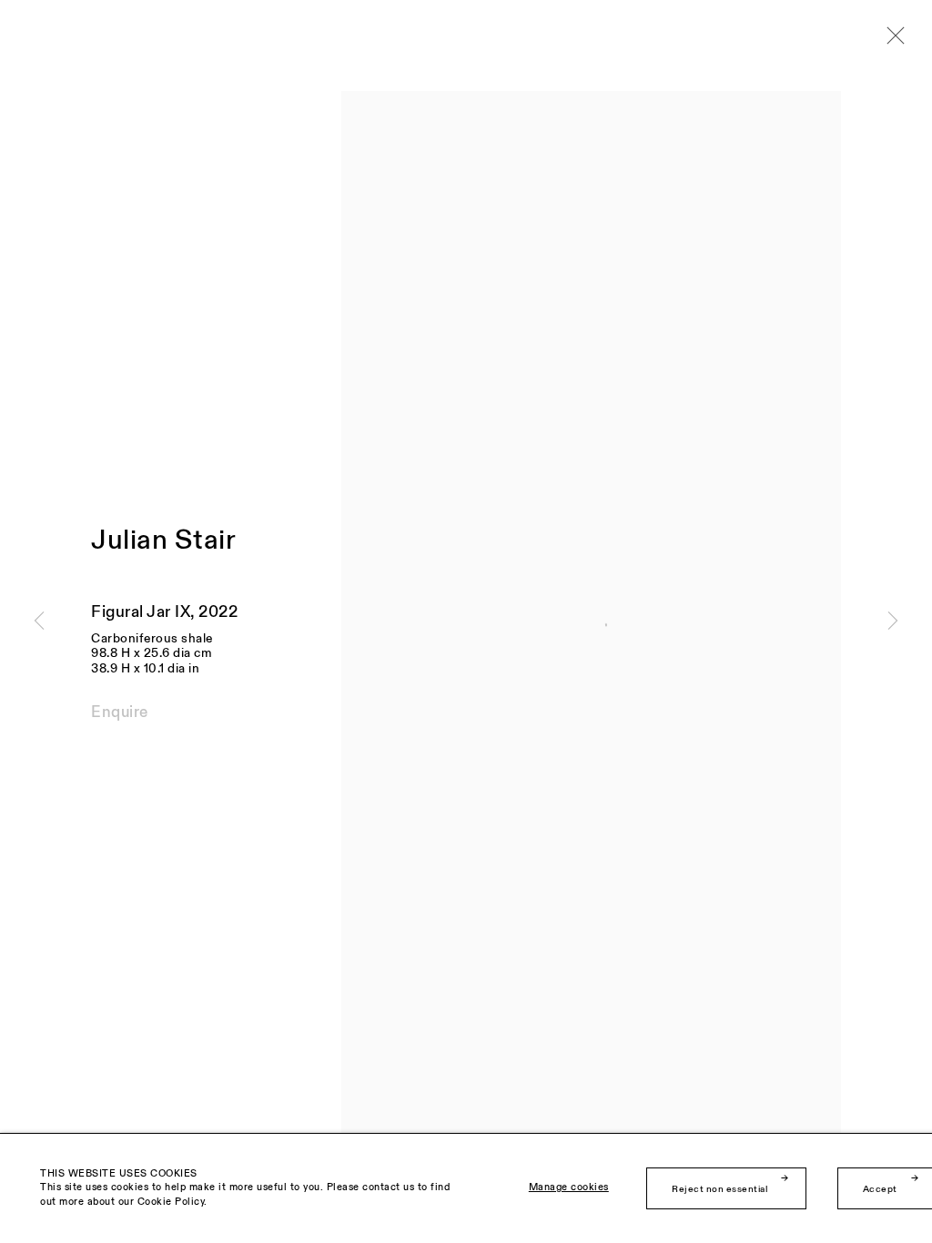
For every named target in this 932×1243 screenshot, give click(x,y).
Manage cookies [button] (569, 1189)
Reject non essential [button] (719, 1189)
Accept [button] (880, 1189)
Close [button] (891, 41)
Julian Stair (163, 540)
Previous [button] (39, 621)
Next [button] (893, 621)
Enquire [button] (119, 712)
